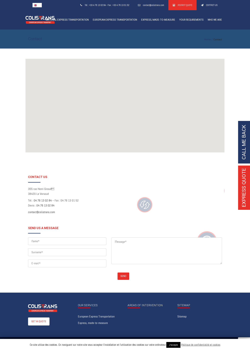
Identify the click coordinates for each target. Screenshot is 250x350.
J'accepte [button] (173, 344)
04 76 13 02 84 (43, 200)
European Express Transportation (115, 19)
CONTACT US (212, 5)
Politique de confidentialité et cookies (200, 344)
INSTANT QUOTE (185, 5)
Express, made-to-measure (158, 19)
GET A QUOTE (38, 321)
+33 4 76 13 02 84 (97, 5)
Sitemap (182, 316)
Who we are (215, 19)
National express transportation (67, 19)
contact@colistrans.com (153, 5)
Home (207, 39)
